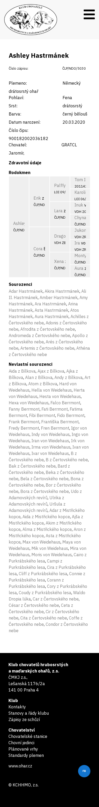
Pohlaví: (16, 97)
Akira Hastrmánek (62, 291)
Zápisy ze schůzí (24, 719)
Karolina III (85, 192)
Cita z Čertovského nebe (43, 618)
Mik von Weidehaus (49, 548)
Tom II (80, 179)
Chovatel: (18, 144)
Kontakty (17, 706)
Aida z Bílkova (22, 371)
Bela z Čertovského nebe (44, 478)
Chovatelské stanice (27, 736)
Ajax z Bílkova (50, 371)
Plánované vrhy (23, 749)
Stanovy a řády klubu (28, 713)
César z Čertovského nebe (34, 605)
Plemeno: (18, 83)
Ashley (19, 223)
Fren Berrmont (55, 428)
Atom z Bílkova (42, 383)
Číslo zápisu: (18, 68)
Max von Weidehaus (41, 542)
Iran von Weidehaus (50, 440)
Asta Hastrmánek (51, 310)
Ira (77, 243)
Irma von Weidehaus (50, 447)
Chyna (80, 217)
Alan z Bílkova (39, 377)
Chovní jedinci (21, 742)
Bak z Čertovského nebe (32, 466)
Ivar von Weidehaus (50, 453)
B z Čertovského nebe (67, 459)
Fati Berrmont (54, 409)
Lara (58, 210)
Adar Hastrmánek (26, 291)
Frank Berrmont (24, 421)
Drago (60, 236)
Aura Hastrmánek (52, 316)
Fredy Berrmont (24, 428)
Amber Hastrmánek (59, 297)
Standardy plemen (26, 755)
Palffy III (63, 185)
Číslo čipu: (18, 130)
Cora (38, 248)
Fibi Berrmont (42, 415)
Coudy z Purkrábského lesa (45, 592)
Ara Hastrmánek (50, 303)
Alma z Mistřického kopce (47, 529)
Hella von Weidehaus (51, 390)
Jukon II (82, 230)
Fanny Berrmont (24, 409)
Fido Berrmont (70, 415)
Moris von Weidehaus (51, 554)
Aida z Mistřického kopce (46, 516)
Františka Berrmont (60, 421)
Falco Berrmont (65, 402)
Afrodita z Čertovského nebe (47, 329)
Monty (80, 255)
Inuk (78, 205)
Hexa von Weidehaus (29, 402)
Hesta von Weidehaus (60, 396)
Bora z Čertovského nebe (44, 491)
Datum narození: (24, 122)
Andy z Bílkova (68, 377)
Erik (37, 198)
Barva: (15, 114)
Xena (59, 261)
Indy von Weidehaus (50, 434)
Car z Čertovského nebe (56, 599)
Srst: (13, 105)
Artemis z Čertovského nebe (47, 348)
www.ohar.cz (20, 765)
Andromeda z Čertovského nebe (39, 335)
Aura (78, 268)
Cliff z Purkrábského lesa (43, 573)
